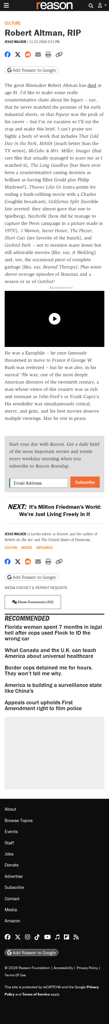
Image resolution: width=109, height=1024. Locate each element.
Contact (12, 898)
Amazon (12, 920)
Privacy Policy (87, 967)
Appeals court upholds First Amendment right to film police (43, 705)
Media (11, 909)
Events (11, 831)
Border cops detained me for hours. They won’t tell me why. (49, 670)
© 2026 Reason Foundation (27, 967)
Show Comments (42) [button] (35, 601)
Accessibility (63, 967)
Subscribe (85, 482)
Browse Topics (19, 820)
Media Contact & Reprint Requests (36, 587)
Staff (9, 843)
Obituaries (44, 547)
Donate (12, 865)
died (91, 85)
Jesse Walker (15, 41)
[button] (102, 5)
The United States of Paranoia (65, 540)
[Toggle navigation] (6, 5)
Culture (12, 23)
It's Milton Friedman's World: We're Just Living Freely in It (54, 510)
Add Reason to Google (34, 70)
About (10, 809)
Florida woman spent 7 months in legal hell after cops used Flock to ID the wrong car (53, 632)
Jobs (9, 854)
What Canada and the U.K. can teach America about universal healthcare (50, 652)
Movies (26, 547)
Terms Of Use (15, 975)
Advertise (14, 876)
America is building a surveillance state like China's (53, 687)
